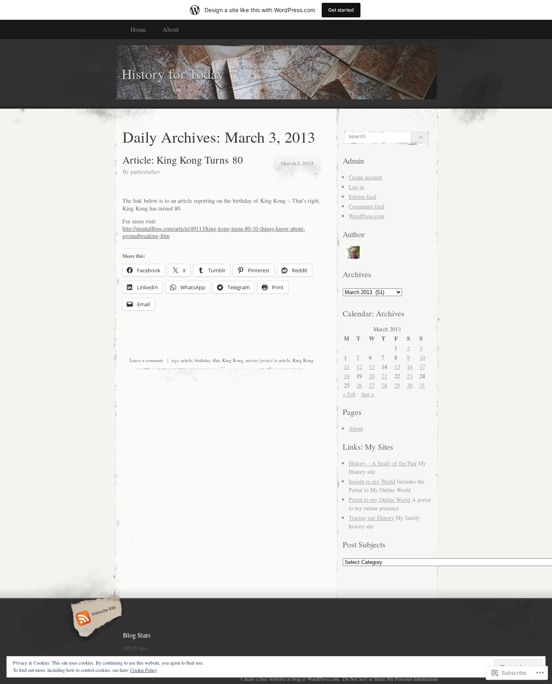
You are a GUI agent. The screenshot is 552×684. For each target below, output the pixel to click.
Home (138, 29)
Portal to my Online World (379, 499)
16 (410, 366)
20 (372, 376)
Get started (341, 10)
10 (422, 357)
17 (422, 366)
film (216, 360)
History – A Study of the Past (383, 463)
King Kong (232, 360)
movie (251, 360)
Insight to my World (372, 481)
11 (347, 366)
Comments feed (366, 206)
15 (397, 366)
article (186, 360)
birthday (202, 360)
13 (372, 366)
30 (410, 385)
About (170, 29)
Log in (356, 187)
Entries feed (362, 196)
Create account (365, 177)
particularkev (145, 171)
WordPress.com (366, 216)
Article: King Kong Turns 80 (182, 159)
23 (410, 376)
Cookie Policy (143, 670)
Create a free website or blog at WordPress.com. (290, 678)
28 (384, 385)
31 (422, 385)
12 (359, 366)
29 (397, 385)
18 (347, 376)
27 (372, 385)
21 (384, 376)
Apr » (367, 394)
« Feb (349, 394)
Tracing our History (371, 518)
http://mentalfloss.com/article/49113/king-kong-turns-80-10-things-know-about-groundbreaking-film (213, 232)
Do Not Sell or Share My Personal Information (390, 678)
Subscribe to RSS (95, 619)
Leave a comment (146, 360)
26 (359, 385)
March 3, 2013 (297, 163)
